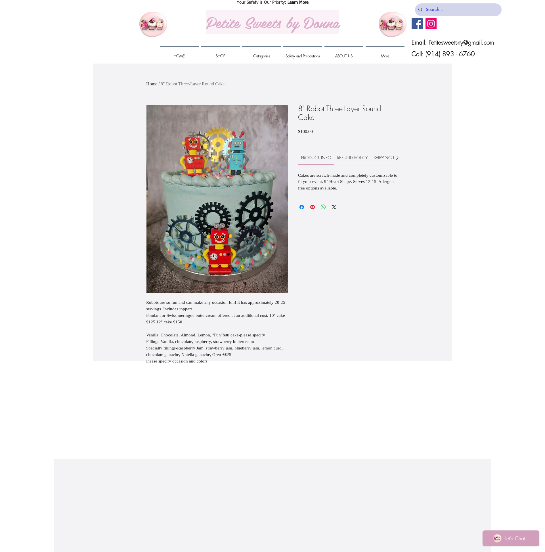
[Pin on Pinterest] (312, 207)
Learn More (298, 2)
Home (151, 83)
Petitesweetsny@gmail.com (461, 42)
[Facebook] (417, 23)
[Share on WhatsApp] (323, 207)
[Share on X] (334, 207)
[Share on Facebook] (301, 207)
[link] (316, 158)
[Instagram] (431, 23)
